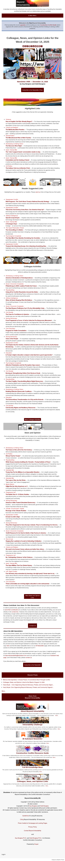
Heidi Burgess (44, 806)
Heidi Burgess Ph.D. (35, 838)
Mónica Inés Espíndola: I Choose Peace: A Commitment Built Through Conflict (26, 680)
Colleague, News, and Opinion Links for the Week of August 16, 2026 (24, 682)
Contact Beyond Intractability (32, 831)
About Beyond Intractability (32, 711)
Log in (3, 854)
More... (4, 691)
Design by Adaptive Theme (58, 859)
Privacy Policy (32, 827)
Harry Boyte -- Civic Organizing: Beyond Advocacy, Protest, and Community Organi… (28, 685)
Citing (22, 819)
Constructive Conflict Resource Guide (32, 753)
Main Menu (32, 15)
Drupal (36, 844)
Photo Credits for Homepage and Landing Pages (32, 823)
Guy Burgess (33, 806)
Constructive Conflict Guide (48, 25)
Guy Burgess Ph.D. (20, 838)
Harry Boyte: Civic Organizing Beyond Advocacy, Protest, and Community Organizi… (28, 687)
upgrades (23, 25)
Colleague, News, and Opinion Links (32, 781)
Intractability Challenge (32, 725)
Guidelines (25, 816)
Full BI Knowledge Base (32, 767)
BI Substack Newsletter (32, 739)
